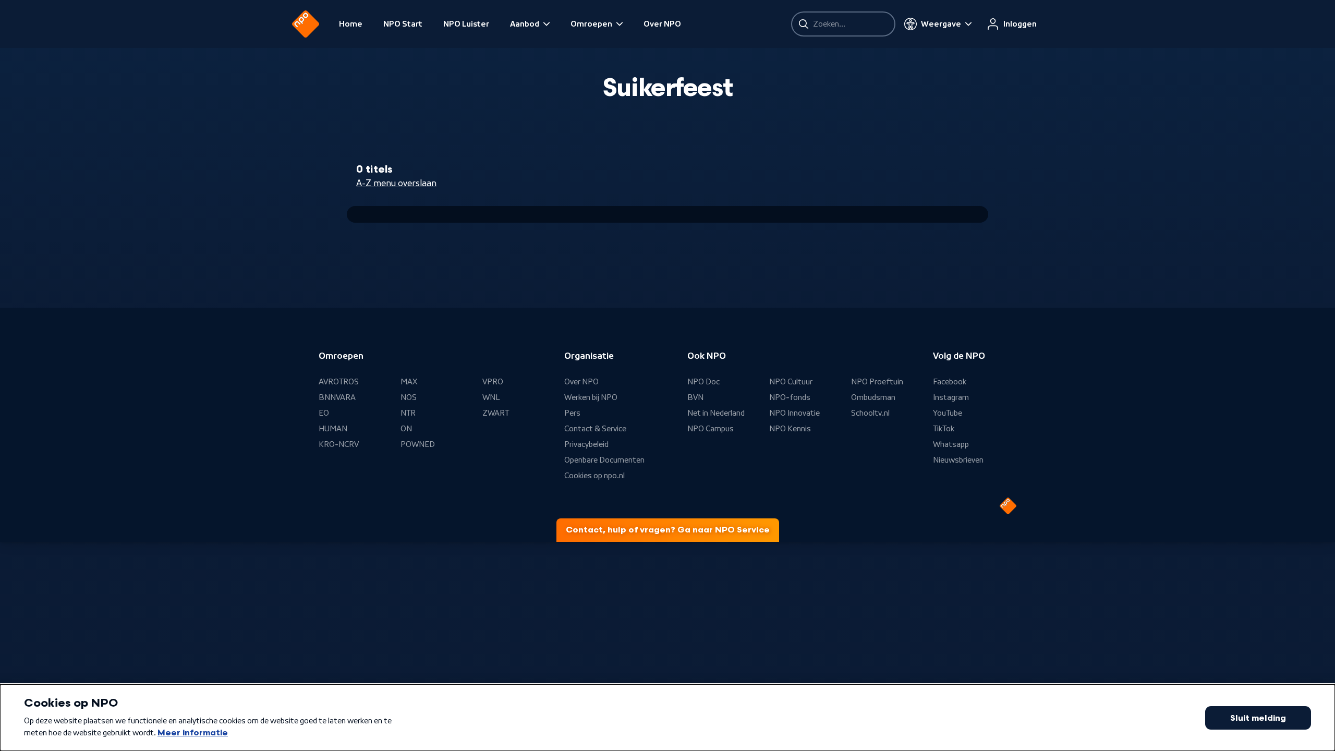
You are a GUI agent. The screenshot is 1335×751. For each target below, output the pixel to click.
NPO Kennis (790, 429)
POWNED (417, 444)
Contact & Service (595, 429)
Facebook (949, 382)
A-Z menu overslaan (396, 183)
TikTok (943, 429)
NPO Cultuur (790, 382)
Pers (572, 413)
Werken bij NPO (590, 397)
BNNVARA (337, 397)
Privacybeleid (586, 444)
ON (406, 429)
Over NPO (662, 24)
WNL (491, 397)
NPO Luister (466, 24)
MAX (408, 382)
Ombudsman (873, 397)
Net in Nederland (716, 413)
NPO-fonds (789, 397)
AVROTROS (339, 382)
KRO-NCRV (339, 444)
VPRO (492, 382)
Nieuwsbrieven (958, 460)
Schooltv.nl (870, 413)
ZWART (495, 413)
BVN (695, 397)
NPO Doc (703, 382)
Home (350, 24)
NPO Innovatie (794, 413)
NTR (408, 413)
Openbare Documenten (604, 460)
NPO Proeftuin (877, 382)
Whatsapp (951, 444)
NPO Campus (710, 429)
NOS (408, 397)
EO (324, 413)
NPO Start (402, 24)
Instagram (951, 397)
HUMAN (333, 429)
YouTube (947, 413)
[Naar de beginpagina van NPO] (305, 24)
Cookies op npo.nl (594, 475)
